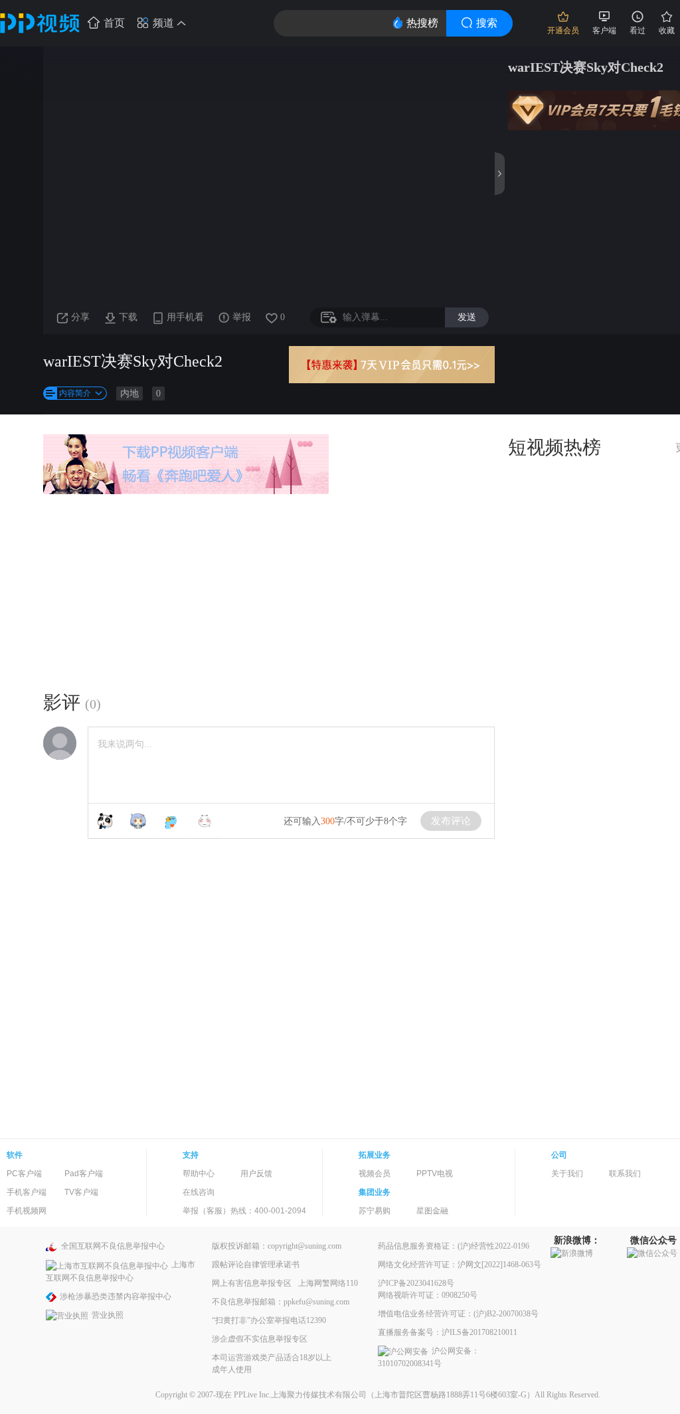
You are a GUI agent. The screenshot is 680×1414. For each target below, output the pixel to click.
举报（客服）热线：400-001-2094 (244, 1210)
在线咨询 (198, 1192)
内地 (129, 393)
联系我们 (625, 1173)
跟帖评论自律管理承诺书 (255, 1264)
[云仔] (204, 821)
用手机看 (185, 317)
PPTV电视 (434, 1173)
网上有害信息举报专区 (252, 1283)
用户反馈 (256, 1173)
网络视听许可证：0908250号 (427, 1295)
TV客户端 (81, 1192)
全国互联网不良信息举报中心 (113, 1246)
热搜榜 (422, 23)
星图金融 (432, 1210)
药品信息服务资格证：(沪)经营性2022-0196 (453, 1246)
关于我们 (567, 1173)
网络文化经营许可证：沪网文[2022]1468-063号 (459, 1264)
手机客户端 (26, 1192)
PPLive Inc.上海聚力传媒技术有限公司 (300, 1394)
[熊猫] (105, 821)
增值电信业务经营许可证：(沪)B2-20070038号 (458, 1313)
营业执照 (108, 1315)
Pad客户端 (83, 1173)
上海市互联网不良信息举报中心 (120, 1271)
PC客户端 (24, 1173)
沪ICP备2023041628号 (416, 1283)
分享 (80, 317)
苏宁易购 (374, 1210)
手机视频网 (26, 1210)
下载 (128, 317)
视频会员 (374, 1173)
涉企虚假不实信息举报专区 (259, 1339)
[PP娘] (138, 821)
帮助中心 (198, 1173)
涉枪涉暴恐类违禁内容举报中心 (115, 1296)
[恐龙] (171, 821)
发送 (467, 316)
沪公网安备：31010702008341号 (428, 1357)
